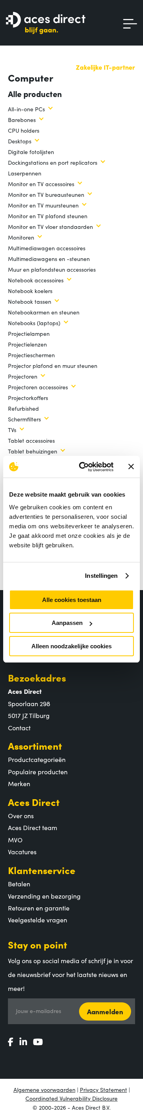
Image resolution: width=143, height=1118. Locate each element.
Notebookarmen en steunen (43, 312)
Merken (19, 783)
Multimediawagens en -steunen (49, 259)
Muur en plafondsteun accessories (52, 269)
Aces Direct (34, 801)
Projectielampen (29, 333)
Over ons (21, 815)
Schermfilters (24, 419)
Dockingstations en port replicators (52, 162)
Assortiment (35, 745)
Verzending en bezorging (44, 895)
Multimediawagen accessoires (46, 248)
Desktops (19, 141)
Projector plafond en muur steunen (52, 365)
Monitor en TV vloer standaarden (50, 226)
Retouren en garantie (39, 907)
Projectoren (22, 376)
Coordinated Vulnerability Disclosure (71, 1098)
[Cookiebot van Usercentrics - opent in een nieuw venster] (84, 467)
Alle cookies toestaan (71, 599)
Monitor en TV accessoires (41, 184)
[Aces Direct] (45, 23)
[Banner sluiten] (131, 466)
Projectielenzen (27, 344)
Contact (19, 727)
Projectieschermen (31, 355)
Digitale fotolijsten (31, 152)
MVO (15, 839)
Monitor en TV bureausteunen (46, 194)
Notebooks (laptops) (34, 323)
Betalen (19, 883)
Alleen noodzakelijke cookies (71, 646)
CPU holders (23, 130)
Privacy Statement (103, 1089)
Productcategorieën (37, 759)
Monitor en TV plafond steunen (47, 216)
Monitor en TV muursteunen (43, 205)
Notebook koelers (30, 291)
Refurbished (23, 408)
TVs (12, 430)
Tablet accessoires (31, 440)
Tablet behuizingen (32, 451)
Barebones (22, 120)
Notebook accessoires (36, 280)
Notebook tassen (29, 301)
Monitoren (21, 237)
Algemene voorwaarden (44, 1089)
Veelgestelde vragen (37, 919)
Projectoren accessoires (38, 387)
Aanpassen (67, 622)
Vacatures (22, 851)
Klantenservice (41, 869)
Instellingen (101, 575)
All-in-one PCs (26, 109)
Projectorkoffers (28, 398)
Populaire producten (38, 771)
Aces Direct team (32, 827)
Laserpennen (24, 173)
